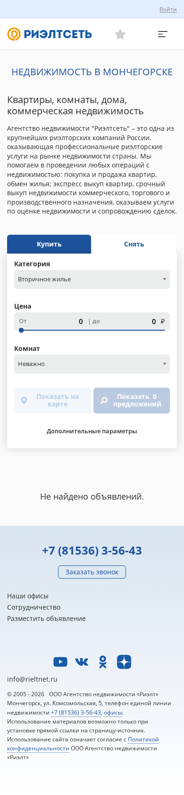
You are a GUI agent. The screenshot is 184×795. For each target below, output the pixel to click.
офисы (113, 712)
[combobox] (92, 279)
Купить (49, 243)
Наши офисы (28, 595)
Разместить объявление (46, 618)
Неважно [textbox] (31, 363)
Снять (134, 243)
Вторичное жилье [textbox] (44, 279)
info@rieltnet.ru (32, 679)
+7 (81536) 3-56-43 (92, 550)
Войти (168, 9)
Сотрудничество (33, 607)
